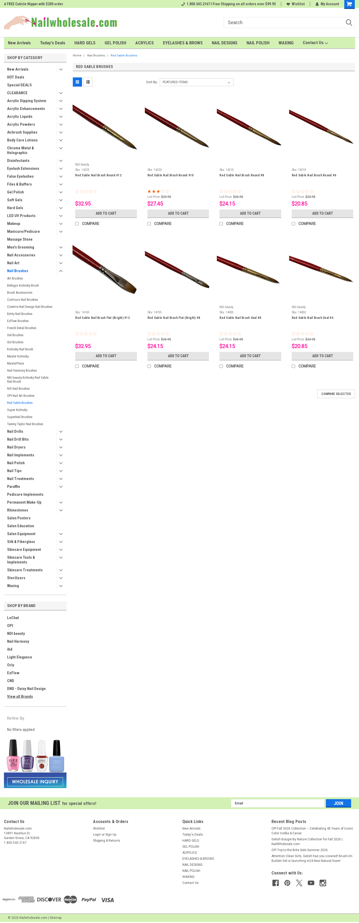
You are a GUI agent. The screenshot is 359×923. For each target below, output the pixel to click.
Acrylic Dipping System (26, 100)
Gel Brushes (15, 335)
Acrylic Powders (21, 124)
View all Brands (20, 696)
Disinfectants (18, 160)
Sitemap (55, 918)
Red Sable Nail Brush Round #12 (98, 175)
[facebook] (275, 883)
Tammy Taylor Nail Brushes (25, 424)
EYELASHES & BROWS (183, 42)
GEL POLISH (115, 42)
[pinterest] (287, 883)
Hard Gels (15, 207)
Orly (10, 665)
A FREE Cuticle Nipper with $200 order (33, 4)
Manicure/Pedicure (23, 231)
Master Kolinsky (18, 356)
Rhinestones (17, 510)
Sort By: (152, 82)
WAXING (286, 42)
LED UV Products (21, 215)
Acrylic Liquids (19, 116)
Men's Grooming (20, 247)
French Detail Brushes (21, 328)
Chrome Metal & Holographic (20, 150)
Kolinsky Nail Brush (20, 349)
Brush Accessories (19, 292)
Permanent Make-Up (24, 502)
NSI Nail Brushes (18, 389)
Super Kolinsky (17, 410)
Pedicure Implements (25, 494)
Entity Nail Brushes (19, 314)
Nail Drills (15, 431)
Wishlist (298, 4)
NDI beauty (16, 633)
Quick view (106, 157)
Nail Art (13, 263)
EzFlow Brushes (18, 321)
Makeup (13, 223)
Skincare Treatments (25, 570)
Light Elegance (19, 657)
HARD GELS (84, 42)
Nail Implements (20, 455)
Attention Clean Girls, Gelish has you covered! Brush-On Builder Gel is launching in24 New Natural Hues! (311, 858)
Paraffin (13, 486)
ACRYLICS (144, 42)
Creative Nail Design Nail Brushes (29, 307)
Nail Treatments (20, 478)
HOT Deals (15, 77)
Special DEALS (19, 85)
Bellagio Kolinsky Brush (23, 285)
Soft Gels (14, 200)
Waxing (13, 585)
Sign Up (110, 834)
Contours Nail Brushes (22, 300)
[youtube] (311, 883)
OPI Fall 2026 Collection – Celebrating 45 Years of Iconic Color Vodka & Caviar (312, 831)
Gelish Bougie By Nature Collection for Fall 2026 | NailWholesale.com (306, 841)
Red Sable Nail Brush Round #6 (314, 175)
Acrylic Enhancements (26, 108)
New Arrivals (19, 42)
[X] (299, 883)
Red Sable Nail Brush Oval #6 (312, 318)
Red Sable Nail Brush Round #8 (241, 175)
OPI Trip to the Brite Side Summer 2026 (299, 850)
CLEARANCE (17, 93)
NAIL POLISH (258, 42)
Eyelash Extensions (23, 168)
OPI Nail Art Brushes (20, 396)
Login (97, 834)
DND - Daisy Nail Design (26, 688)
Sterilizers (16, 578)
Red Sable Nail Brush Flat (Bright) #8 (173, 318)
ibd (9, 649)
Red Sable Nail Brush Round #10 (170, 175)
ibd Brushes (15, 342)
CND (10, 680)
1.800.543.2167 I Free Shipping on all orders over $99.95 (231, 4)
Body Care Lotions (22, 140)
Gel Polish (15, 192)
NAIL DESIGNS (224, 42)
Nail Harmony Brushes (22, 370)
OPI (10, 625)
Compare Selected (336, 394)
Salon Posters (18, 518)
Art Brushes (15, 278)
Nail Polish (16, 463)
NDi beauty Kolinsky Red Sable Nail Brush (27, 379)
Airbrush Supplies (22, 132)
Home (77, 55)
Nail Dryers (16, 447)
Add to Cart (106, 213)
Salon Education (20, 526)
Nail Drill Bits (18, 439)
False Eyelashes (20, 176)
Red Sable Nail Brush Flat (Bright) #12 (102, 318)
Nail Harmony (18, 641)
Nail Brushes (17, 270)
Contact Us (314, 42)
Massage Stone (20, 239)
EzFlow (13, 673)
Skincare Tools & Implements (21, 560)
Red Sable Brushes (20, 403)
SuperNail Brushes (19, 417)
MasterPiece (15, 363)
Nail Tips (14, 470)
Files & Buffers (19, 184)
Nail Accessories (21, 255)
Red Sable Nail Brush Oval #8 (240, 318)
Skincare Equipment (24, 549)
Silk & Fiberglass (21, 541)
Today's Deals (52, 42)
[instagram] (323, 883)
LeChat (13, 617)
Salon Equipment (21, 533)
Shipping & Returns (106, 840)
